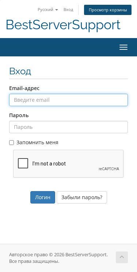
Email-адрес (24, 88)
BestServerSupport (63, 25)
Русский (46, 9)
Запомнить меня (37, 142)
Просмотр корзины (108, 9)
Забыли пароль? (81, 197)
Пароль (18, 115)
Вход (68, 9)
